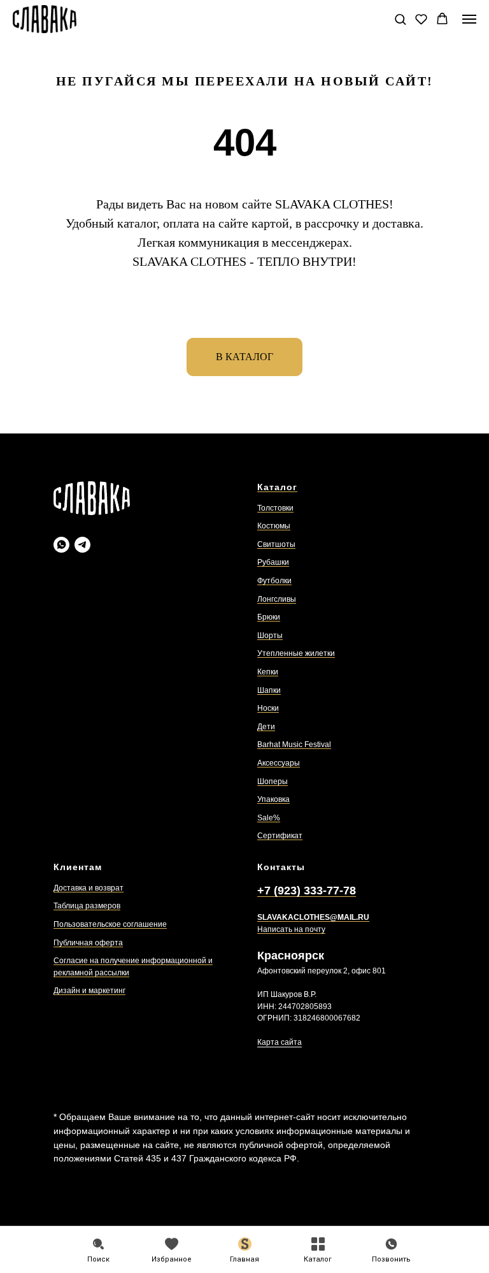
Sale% (268, 817)
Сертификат (279, 835)
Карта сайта (279, 1042)
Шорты (270, 635)
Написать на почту (291, 929)
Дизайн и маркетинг (89, 990)
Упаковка (273, 799)
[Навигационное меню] (469, 19)
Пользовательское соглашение (110, 924)
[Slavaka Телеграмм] (82, 545)
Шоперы (272, 781)
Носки (268, 708)
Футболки (274, 580)
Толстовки (275, 508)
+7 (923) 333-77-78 (306, 890)
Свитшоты (276, 544)
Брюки (268, 617)
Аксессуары (278, 763)
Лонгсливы (276, 599)
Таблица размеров (86, 905)
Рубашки (273, 562)
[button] (400, 19)
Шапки (269, 690)
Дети (266, 726)
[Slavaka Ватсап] (61, 545)
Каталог (277, 487)
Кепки (267, 671)
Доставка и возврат (88, 888)
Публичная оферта (88, 942)
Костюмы (273, 525)
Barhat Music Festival (294, 744)
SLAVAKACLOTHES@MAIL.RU (313, 917)
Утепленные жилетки (296, 653)
